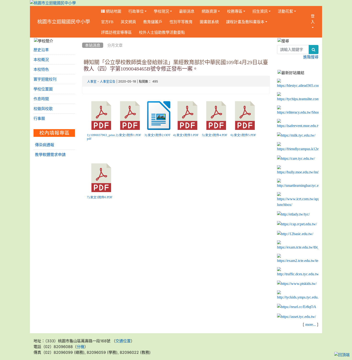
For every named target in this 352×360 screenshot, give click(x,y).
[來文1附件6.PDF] (101, 177)
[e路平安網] (297, 272)
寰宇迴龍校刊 (45, 79)
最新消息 (186, 11)
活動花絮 (285, 11)
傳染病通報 (44, 145)
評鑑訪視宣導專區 (116, 32)
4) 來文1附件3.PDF (186, 135)
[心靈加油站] (296, 159)
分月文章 (115, 45)
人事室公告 (107, 81)
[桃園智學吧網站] (297, 184)
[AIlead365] (297, 84)
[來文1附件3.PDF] (187, 115)
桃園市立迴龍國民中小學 (63, 21)
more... (310, 324)
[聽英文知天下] (297, 200)
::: (98, 21)
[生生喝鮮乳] (296, 135)
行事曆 (39, 118)
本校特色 (41, 69)
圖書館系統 (209, 22)
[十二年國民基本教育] (295, 234)
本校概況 (41, 59)
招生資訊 (260, 11)
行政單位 (136, 11)
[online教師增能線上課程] (296, 307)
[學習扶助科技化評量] (297, 245)
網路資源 (209, 11)
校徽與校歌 (43, 109)
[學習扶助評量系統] (297, 259)
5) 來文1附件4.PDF (214, 135)
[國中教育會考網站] (297, 224)
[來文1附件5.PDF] (245, 115)
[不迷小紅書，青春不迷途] (297, 110)
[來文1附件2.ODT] (158, 115)
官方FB (107, 22)
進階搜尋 (310, 57)
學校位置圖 (43, 89)
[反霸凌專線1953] (297, 170)
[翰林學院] (297, 97)
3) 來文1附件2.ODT (157, 135)
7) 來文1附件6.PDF (99, 197)
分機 (80, 347)
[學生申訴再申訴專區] (297, 147)
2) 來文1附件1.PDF (128, 135)
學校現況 (161, 11)
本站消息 (92, 45)
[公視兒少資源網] (297, 284)
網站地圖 (113, 11)
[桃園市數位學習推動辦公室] (296, 317)
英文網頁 (128, 22)
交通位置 (123, 341)
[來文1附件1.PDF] (130, 115)
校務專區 (234, 11)
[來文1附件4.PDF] (216, 115)
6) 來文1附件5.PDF (243, 135)
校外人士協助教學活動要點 (162, 32)
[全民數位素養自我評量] (297, 124)
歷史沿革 (41, 50)
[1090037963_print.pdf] (101, 115)
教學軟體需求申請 (50, 154)
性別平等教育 (181, 22)
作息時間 (41, 99)
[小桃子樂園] (297, 295)
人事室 (92, 81)
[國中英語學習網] (293, 214)
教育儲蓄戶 (152, 22)
